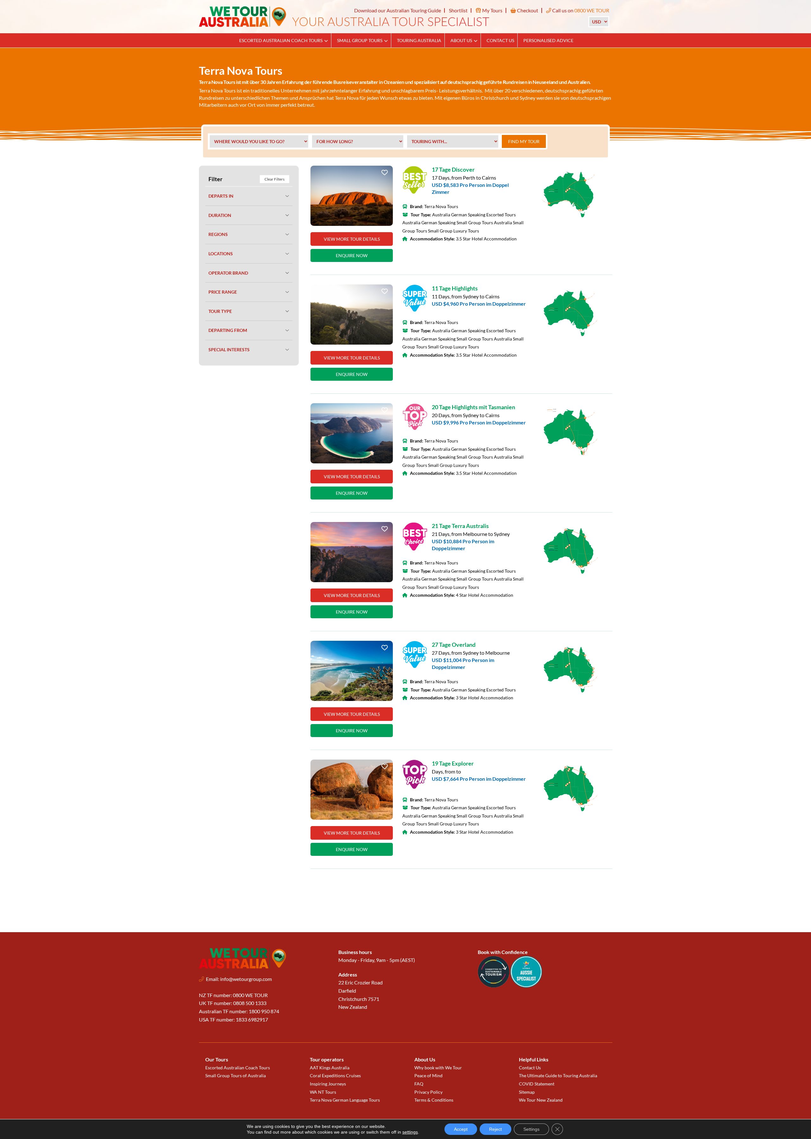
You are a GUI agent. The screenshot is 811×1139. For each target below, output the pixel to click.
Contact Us (500, 40)
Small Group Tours (359, 40)
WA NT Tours (323, 1092)
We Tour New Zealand (541, 1100)
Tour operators (327, 1059)
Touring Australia (419, 40)
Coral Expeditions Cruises (335, 1075)
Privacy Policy (428, 1092)
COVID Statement (536, 1083)
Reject (495, 1129)
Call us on (580, 10)
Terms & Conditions (433, 1100)
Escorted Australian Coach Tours (280, 40)
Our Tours (216, 1059)
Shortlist (458, 10)
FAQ (418, 1083)
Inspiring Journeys (328, 1083)
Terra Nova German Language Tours (345, 1100)
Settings (531, 1129)
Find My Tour (524, 141)
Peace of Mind (428, 1075)
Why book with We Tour (438, 1067)
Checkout (527, 10)
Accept (461, 1129)
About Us (461, 40)
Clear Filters (274, 179)
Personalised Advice (548, 40)
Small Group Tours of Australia (235, 1075)
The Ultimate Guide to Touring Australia (558, 1075)
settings (410, 1132)
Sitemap (527, 1092)
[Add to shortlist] (351, 196)
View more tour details (352, 239)
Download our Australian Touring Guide (397, 10)
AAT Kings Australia (329, 1067)
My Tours (491, 10)
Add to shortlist (385, 174)
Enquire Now (351, 255)
